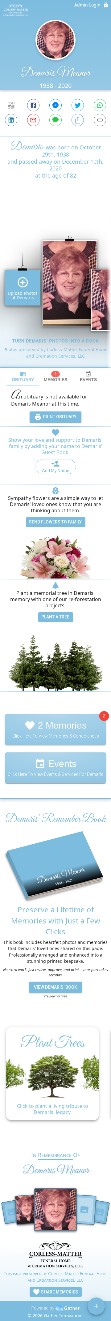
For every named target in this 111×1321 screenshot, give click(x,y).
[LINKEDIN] (11, 120)
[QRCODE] (11, 105)
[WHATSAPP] (100, 105)
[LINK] (100, 120)
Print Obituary (59, 416)
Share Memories (59, 1291)
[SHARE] (78, 120)
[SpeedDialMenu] (96, 1306)
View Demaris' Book (55, 987)
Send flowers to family (55, 521)
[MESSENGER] (55, 105)
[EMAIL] (33, 120)
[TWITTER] (78, 105)
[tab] (22, 376)
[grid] (55, 286)
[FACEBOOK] (33, 105)
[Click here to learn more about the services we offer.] (55, 1256)
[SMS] (55, 120)
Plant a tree (55, 616)
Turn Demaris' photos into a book (55, 340)
